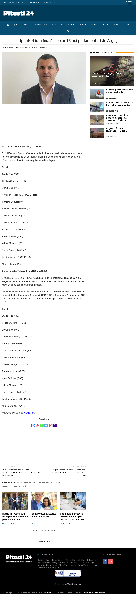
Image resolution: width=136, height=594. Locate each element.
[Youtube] (110, 561)
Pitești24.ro (51, 593)
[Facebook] (126, 2)
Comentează (44, 541)
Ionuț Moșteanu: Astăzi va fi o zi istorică (43, 515)
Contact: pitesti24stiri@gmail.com (42, 2)
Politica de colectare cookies (94, 593)
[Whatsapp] (42, 424)
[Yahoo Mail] (55, 424)
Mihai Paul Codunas (12, 47)
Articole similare (12, 483)
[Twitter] (46, 424)
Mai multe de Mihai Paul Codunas (43, 483)
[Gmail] (51, 424)
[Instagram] (37, 424)
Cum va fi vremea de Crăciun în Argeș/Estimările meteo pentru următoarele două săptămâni (21, 470)
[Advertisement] (44, 126)
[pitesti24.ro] (19, 9)
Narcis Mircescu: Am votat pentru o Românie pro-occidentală (15, 516)
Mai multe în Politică (14, 486)
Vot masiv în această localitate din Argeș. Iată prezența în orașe (72, 516)
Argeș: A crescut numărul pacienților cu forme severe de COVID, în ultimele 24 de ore (68, 470)
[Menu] (130, 3)
